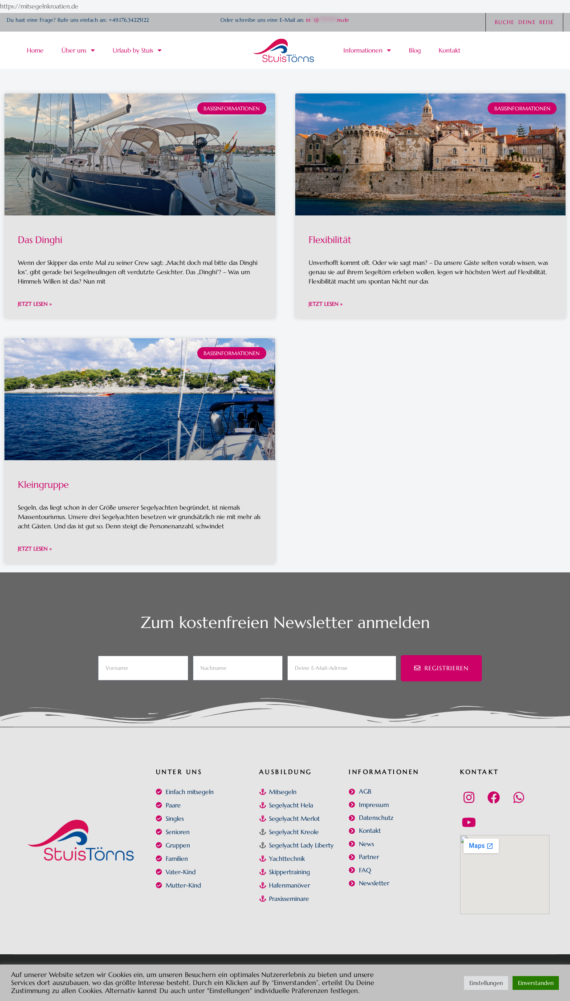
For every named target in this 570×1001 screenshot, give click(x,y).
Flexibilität (330, 240)
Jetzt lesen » (35, 303)
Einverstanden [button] (536, 983)
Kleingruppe (43, 484)
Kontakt (479, 772)
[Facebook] (493, 797)
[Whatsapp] (518, 797)
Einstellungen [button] (486, 983)
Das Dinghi (40, 240)
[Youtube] (468, 822)
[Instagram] (468, 797)
